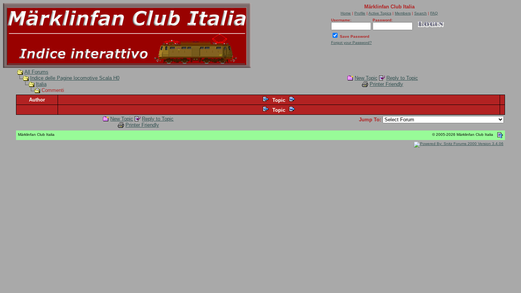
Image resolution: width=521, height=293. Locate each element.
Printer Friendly (386, 84)
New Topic (366, 78)
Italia (41, 84)
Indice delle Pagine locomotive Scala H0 (74, 78)
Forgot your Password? (351, 42)
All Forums (36, 72)
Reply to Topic (402, 78)
